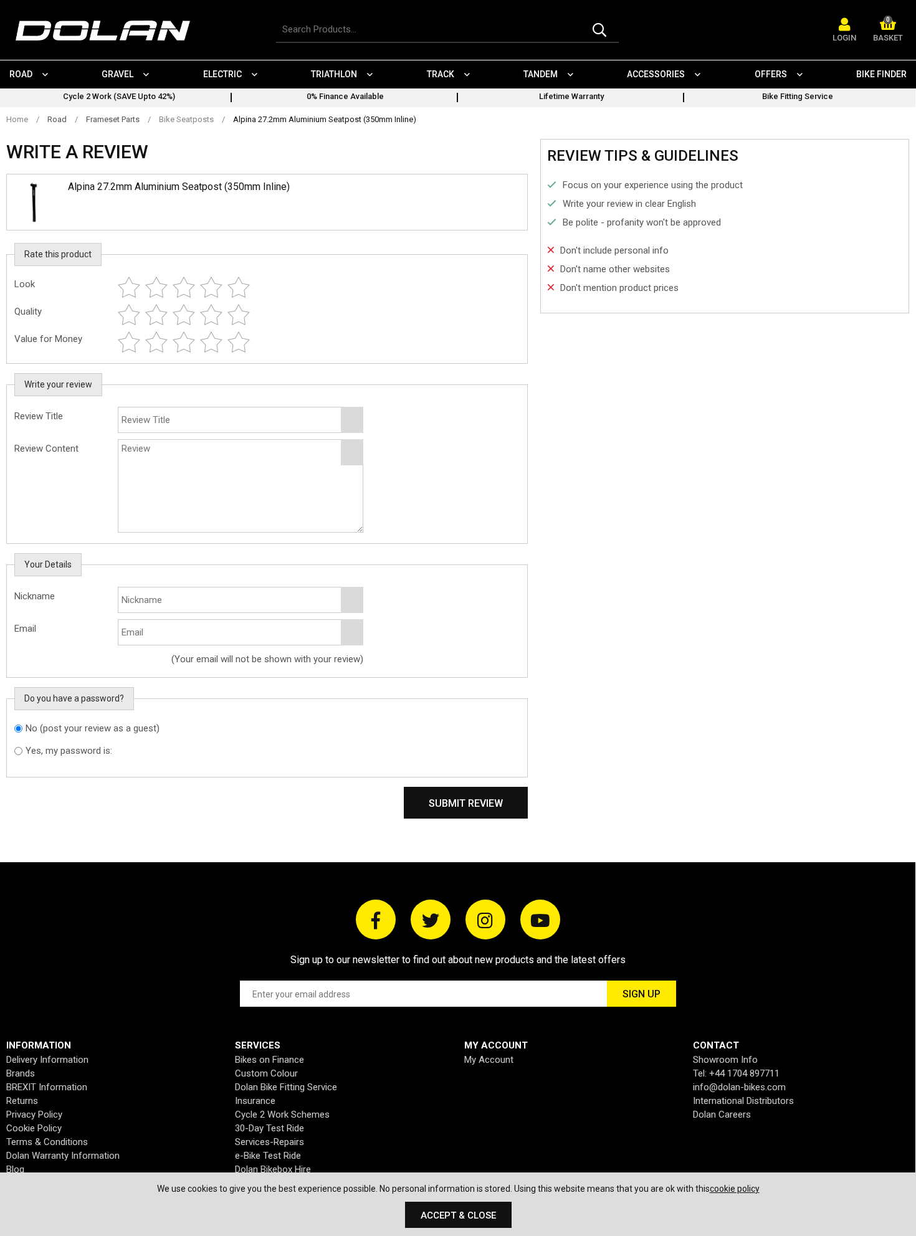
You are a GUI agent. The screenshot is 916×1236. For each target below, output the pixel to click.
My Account (488, 1059)
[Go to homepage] (109, 31)
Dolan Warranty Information (63, 1155)
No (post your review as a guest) (93, 728)
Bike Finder (881, 74)
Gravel (117, 74)
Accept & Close (458, 1215)
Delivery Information (47, 1059)
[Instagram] (485, 919)
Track (440, 74)
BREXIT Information (46, 1087)
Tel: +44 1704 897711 (736, 1073)
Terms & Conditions (47, 1142)
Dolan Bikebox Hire (273, 1169)
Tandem (540, 74)
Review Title (38, 416)
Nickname (34, 596)
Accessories (656, 74)
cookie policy (735, 1189)
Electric (222, 74)
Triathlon (334, 74)
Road (20, 74)
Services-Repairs (269, 1142)
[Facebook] (376, 919)
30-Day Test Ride (269, 1128)
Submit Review (466, 803)
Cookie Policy (34, 1128)
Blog (15, 1169)
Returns (22, 1100)
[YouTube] (540, 919)
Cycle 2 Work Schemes (282, 1114)
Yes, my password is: (69, 750)
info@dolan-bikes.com (739, 1087)
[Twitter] (431, 919)
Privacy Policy (34, 1114)
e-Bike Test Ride (268, 1155)
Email (25, 628)
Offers (771, 74)
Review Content (46, 448)
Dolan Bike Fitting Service (286, 1087)
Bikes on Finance (269, 1059)
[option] (119, 97)
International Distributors (743, 1100)
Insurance (255, 1100)
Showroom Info (725, 1059)
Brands (20, 1073)
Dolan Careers (722, 1114)
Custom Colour (266, 1073)
